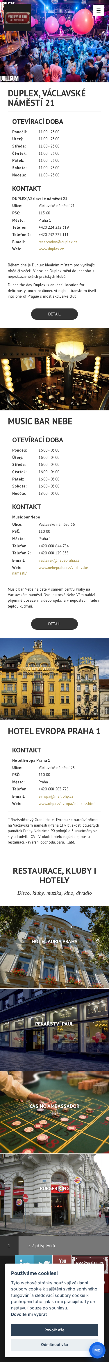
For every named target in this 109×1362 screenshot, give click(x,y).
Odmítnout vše (54, 1344)
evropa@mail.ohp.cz (56, 796)
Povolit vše (54, 1330)
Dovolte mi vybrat (29, 1314)
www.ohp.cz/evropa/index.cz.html (67, 803)
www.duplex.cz (51, 248)
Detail (54, 314)
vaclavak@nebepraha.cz (59, 560)
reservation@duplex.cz (58, 241)
